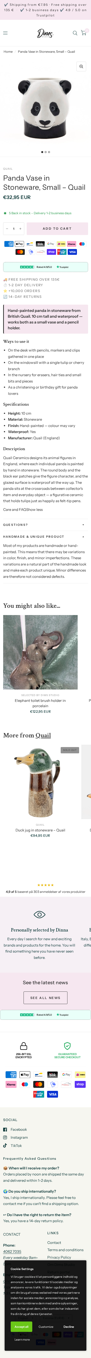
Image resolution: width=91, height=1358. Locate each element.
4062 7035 (12, 1251)
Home (8, 51)
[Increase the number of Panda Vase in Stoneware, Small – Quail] (20, 229)
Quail (8, 168)
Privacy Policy (59, 1257)
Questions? (15, 525)
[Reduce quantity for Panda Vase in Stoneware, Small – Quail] (7, 229)
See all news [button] (45, 998)
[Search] (75, 33)
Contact (54, 1242)
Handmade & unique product (34, 536)
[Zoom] (81, 66)
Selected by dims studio (40, 695)
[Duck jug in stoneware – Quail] (40, 782)
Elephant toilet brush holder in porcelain (40, 703)
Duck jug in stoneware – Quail (40, 830)
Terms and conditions (65, 1250)
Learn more (22, 1339)
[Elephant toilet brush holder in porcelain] (40, 652)
